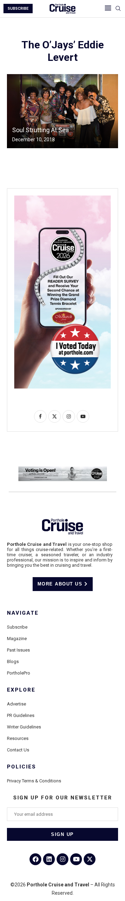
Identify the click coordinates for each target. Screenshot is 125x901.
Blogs (13, 661)
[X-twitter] (89, 859)
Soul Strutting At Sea (40, 130)
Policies (21, 767)
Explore (21, 690)
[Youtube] (76, 859)
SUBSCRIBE (18, 8)
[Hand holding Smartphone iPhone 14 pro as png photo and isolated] (62, 198)
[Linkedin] (49, 859)
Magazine (17, 638)
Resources (17, 738)
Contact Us (18, 750)
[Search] (118, 8)
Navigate (23, 613)
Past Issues (18, 650)
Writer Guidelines (24, 727)
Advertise (16, 704)
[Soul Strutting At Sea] (62, 111)
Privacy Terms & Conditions (34, 781)
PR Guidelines (20, 715)
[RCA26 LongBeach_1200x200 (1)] (62, 469)
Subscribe (17, 627)
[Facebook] (35, 859)
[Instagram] (62, 859)
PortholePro (18, 673)
